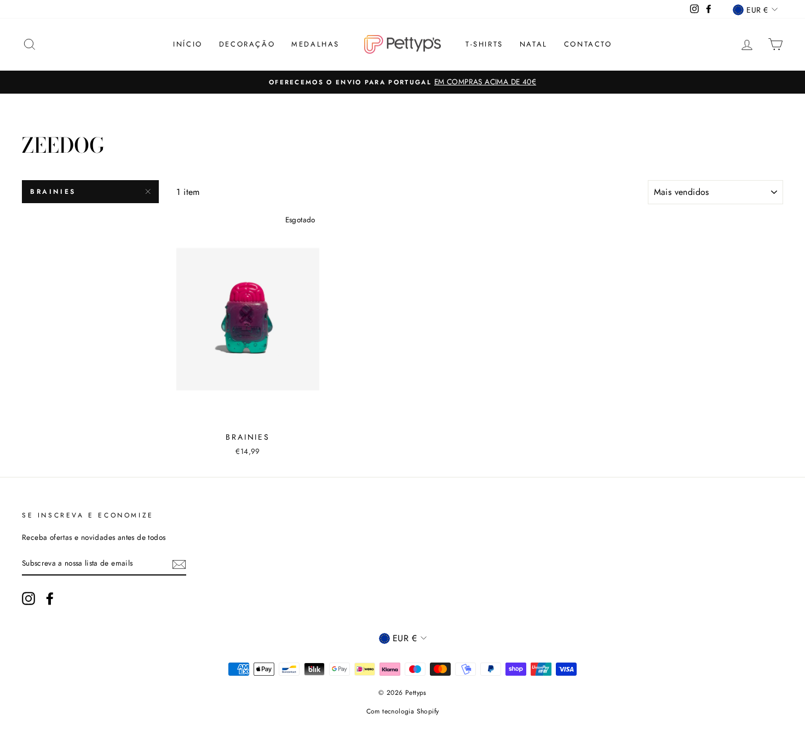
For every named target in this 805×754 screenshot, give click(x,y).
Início (188, 44)
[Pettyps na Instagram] (28, 598)
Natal (534, 44)
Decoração (247, 44)
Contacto (588, 44)
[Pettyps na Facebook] (49, 598)
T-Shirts (484, 44)
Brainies (53, 192)
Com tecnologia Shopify (402, 711)
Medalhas (315, 44)
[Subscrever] (179, 563)
